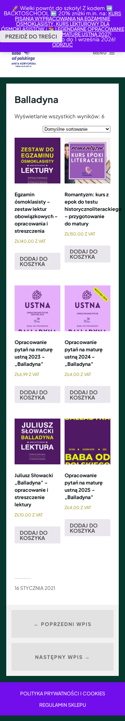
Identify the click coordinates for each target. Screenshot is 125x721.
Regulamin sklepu (62, 705)
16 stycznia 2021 (35, 588)
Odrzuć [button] (62, 44)
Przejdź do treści (31, 36)
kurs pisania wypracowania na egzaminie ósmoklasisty (68, 18)
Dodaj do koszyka (34, 261)
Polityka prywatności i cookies (62, 693)
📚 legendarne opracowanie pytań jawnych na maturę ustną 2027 (69, 31)
